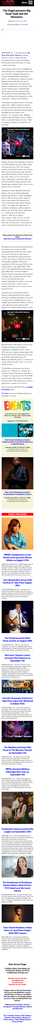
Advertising (16, 1017)
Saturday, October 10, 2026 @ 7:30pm (17, 447)
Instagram (7, 1007)
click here (10, 421)
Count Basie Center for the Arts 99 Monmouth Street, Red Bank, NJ (17, 450)
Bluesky (23, 1007)
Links (17, 1019)
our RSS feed (17, 1009)
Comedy (10, 1015)
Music (28, 1015)
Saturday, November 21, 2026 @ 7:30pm (18, 498)
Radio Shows (25, 1019)
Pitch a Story (9, 1019)
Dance (17, 1015)
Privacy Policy (17, 1021)
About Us (26, 1017)
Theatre (7, 1017)
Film (23, 1015)
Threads (15, 1007)
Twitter (27, 1004)
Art (4, 1015)
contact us (8, 998)
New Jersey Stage (21, 21)
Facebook (19, 1004)
